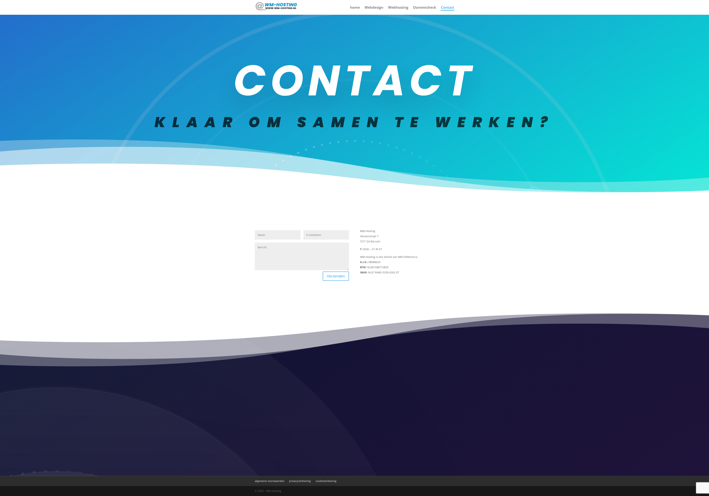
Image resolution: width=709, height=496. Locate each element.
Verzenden (336, 276)
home (355, 8)
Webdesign (374, 8)
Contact (447, 8)
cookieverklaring (326, 481)
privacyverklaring (300, 481)
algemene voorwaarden (269, 481)
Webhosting (398, 8)
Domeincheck (424, 8)
